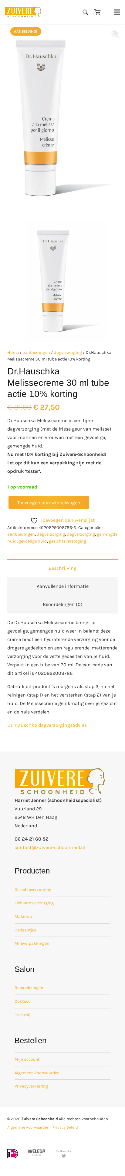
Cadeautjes (25, 930)
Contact (22, 1001)
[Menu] (117, 12)
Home (13, 352)
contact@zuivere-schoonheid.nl (50, 847)
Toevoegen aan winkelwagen (48, 502)
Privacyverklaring (31, 1086)
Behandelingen (29, 987)
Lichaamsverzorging (34, 902)
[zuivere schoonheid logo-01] (23, 12)
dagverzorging (68, 352)
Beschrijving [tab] (62, 568)
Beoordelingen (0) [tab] (63, 604)
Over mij (22, 1014)
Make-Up (23, 916)
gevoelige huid (33, 541)
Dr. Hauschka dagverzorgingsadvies (47, 725)
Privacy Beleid (65, 1127)
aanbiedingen (36, 352)
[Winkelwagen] (97, 12)
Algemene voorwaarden (28, 1127)
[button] (85, 12)
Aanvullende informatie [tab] (63, 586)
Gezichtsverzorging (33, 889)
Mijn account (27, 1059)
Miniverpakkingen (32, 943)
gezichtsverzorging (67, 541)
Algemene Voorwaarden (37, 1072)
